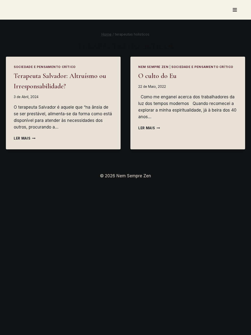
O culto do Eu (157, 76)
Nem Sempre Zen (153, 67)
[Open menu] (234, 9)
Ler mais (25, 138)
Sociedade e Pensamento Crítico (45, 67)
